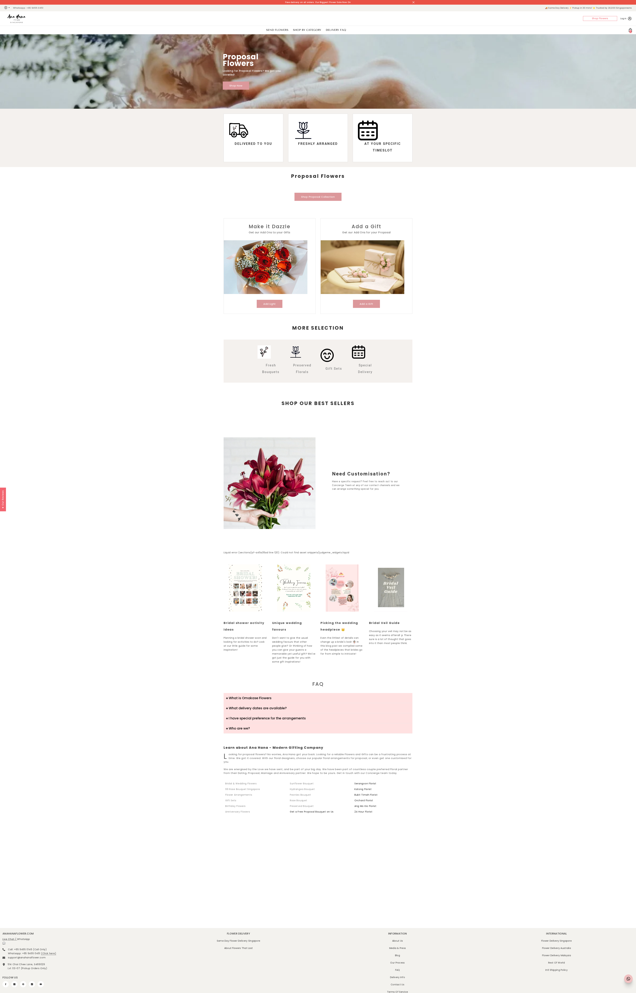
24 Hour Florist (363, 811)
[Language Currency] (7, 8)
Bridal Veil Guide (384, 623)
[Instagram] (14, 984)
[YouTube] (41, 984)
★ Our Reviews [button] (2, 499)
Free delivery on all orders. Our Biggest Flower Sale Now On (318, 2)
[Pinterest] (23, 984)
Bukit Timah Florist (365, 794)
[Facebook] (5, 984)
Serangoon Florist (365, 783)
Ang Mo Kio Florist (365, 806)
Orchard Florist (363, 800)
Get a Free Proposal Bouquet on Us (312, 811)
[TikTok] (32, 984)
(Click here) (48, 953)
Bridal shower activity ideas (244, 626)
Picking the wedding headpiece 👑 (339, 626)
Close (413, 2)
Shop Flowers (600, 18)
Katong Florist (363, 789)
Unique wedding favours (287, 626)
